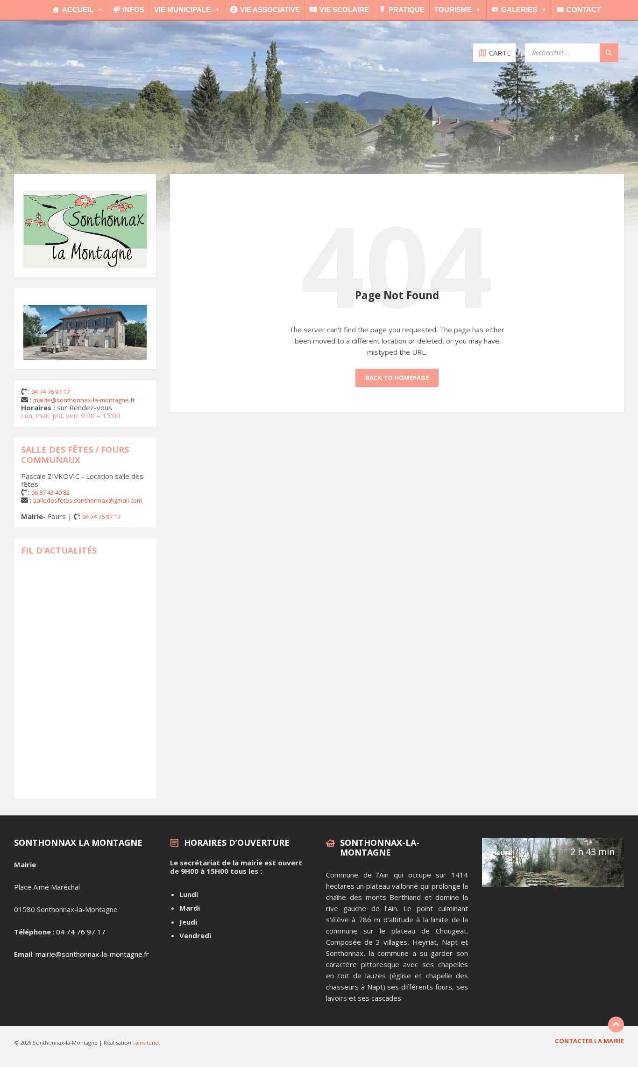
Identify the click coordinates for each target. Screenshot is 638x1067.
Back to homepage (397, 377)
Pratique (407, 10)
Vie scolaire (344, 10)
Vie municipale (182, 10)
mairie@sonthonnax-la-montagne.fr (92, 954)
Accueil (77, 10)
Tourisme (453, 10)
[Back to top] (616, 1024)
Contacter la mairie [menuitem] (589, 1041)
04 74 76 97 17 (81, 931)
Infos (133, 10)
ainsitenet (147, 1042)
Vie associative (270, 10)
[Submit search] (609, 52)
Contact (584, 10)
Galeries (519, 10)
